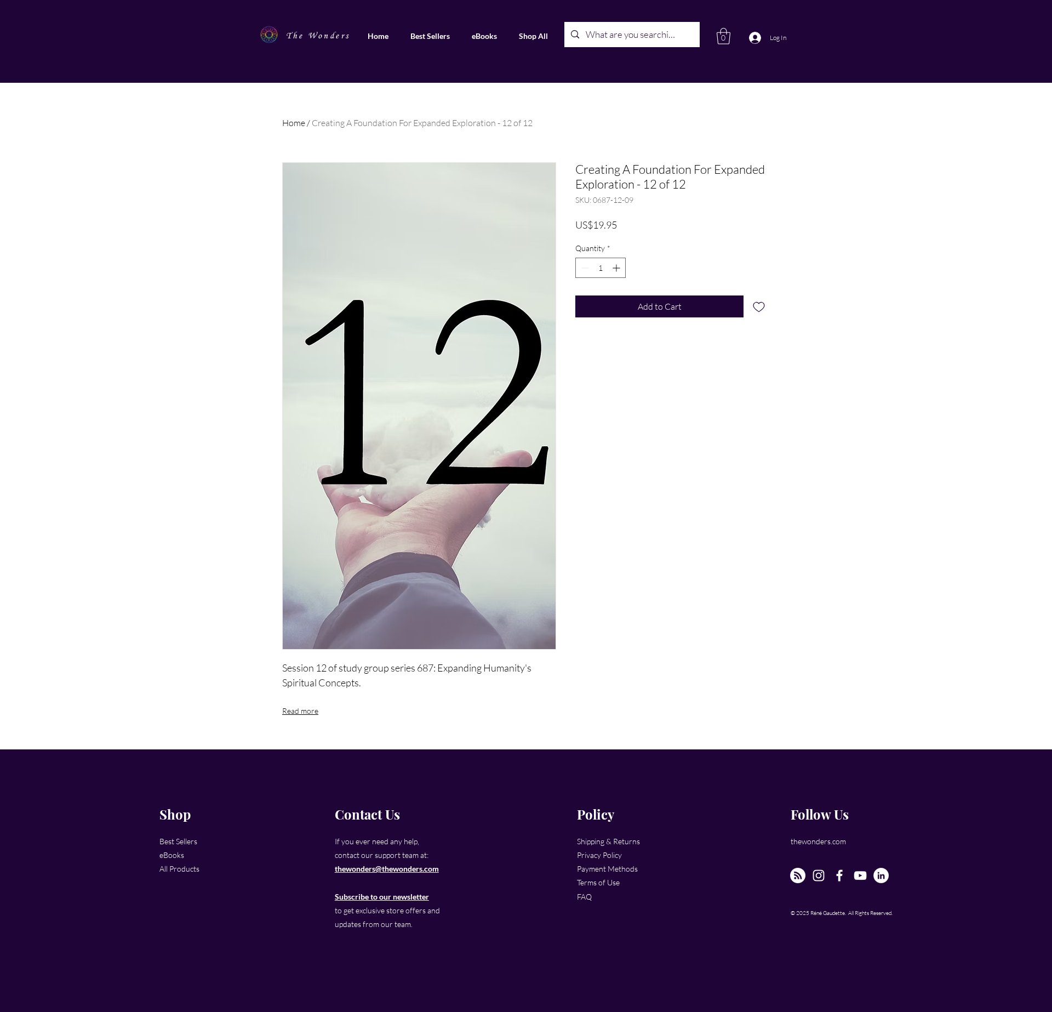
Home (293, 122)
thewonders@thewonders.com (387, 868)
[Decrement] (584, 267)
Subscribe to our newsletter (382, 896)
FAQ (584, 896)
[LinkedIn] (881, 875)
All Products (179, 868)
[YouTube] (860, 875)
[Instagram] (818, 875)
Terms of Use (598, 882)
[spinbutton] (600, 267)
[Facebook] (839, 875)
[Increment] (617, 267)
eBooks (171, 855)
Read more (300, 710)
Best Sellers (178, 841)
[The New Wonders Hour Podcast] (797, 875)
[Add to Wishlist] (759, 306)
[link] (723, 36)
